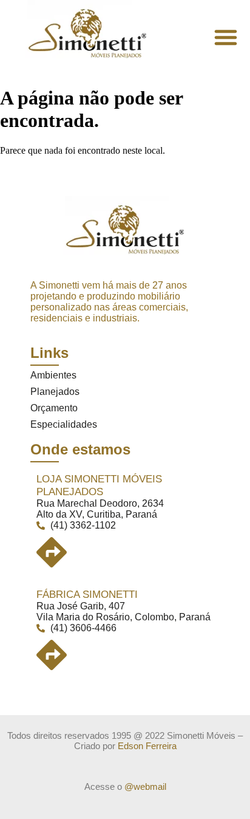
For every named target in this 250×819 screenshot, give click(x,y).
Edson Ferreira (147, 746)
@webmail (145, 786)
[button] (226, 37)
